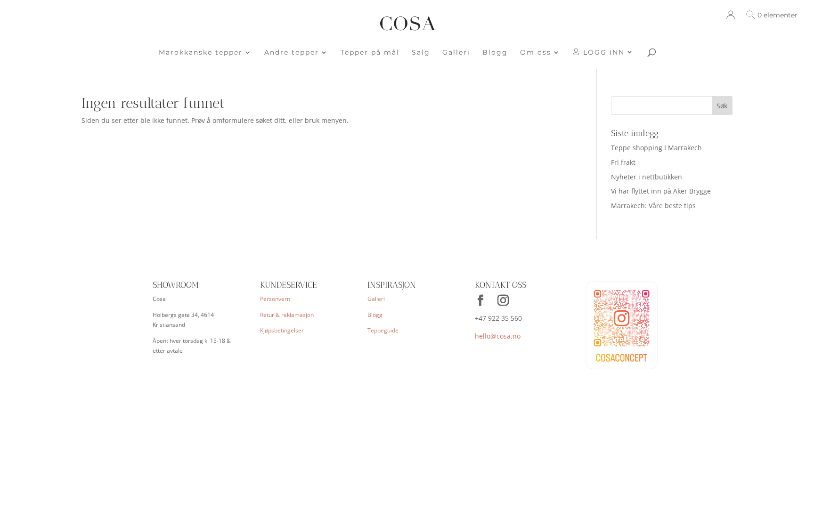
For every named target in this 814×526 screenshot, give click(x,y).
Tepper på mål (370, 53)
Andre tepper (291, 53)
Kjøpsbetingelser (282, 330)
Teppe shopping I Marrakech (656, 147)
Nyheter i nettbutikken (646, 176)
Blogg (495, 53)
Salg (421, 53)
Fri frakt (623, 162)
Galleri (456, 53)
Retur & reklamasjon (287, 315)
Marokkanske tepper (201, 53)
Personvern (275, 299)
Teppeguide (383, 330)
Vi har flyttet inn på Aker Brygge (661, 190)
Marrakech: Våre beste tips (653, 205)
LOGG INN (602, 53)
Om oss (535, 53)
